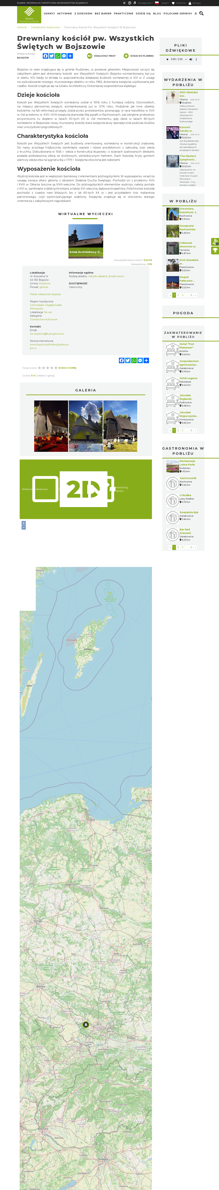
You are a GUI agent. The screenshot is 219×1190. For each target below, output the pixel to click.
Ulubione (180, 3)
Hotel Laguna (188, 378)
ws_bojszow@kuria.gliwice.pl (47, 333)
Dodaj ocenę (67, 367)
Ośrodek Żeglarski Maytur (185, 399)
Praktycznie (123, 13)
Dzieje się (143, 13)
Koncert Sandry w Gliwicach (186, 131)
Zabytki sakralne (97, 276)
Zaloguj (196, 3)
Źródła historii (116, 276)
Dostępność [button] (144, 3)
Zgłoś (148, 260)
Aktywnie (64, 13)
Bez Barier (103, 13)
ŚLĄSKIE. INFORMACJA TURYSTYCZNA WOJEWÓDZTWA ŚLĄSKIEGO (52, 3)
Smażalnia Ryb (189, 512)
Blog (157, 13)
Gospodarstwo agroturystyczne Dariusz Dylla (190, 365)
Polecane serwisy (178, 13)
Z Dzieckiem (83, 13)
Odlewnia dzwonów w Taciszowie (187, 246)
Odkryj (49, 13)
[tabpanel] (85, 241)
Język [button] (165, 3)
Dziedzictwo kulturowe (43, 319)
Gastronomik (188, 478)
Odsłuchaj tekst (105, 56)
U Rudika (185, 495)
